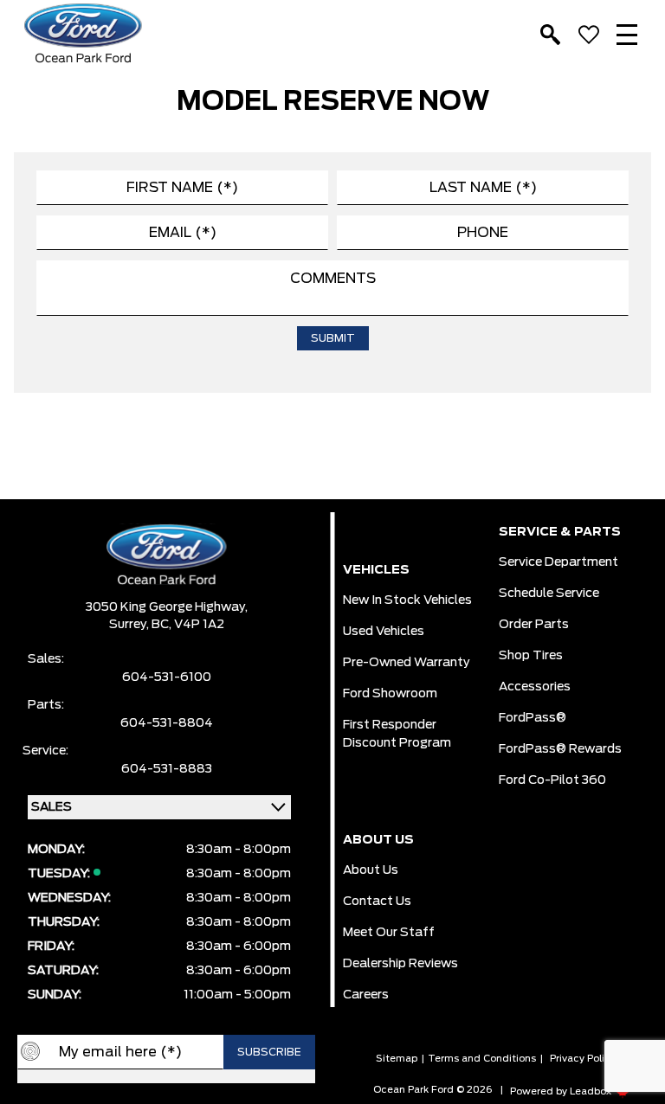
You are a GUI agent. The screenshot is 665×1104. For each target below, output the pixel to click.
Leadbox (592, 1091)
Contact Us (377, 901)
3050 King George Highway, (167, 607)
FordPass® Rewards (560, 749)
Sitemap (396, 1058)
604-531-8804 (166, 723)
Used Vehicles (383, 632)
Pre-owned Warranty (406, 663)
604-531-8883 (166, 769)
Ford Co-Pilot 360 (552, 780)
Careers (366, 995)
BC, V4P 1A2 (188, 625)
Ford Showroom (390, 694)
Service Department (558, 562)
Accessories (535, 687)
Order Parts (534, 625)
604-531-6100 (166, 677)
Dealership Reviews (400, 964)
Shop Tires (531, 656)
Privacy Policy (583, 1058)
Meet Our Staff (389, 933)
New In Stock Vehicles (407, 600)
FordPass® (532, 718)
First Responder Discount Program (397, 734)
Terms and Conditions (482, 1058)
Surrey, (130, 625)
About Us (370, 870)
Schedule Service (549, 593)
